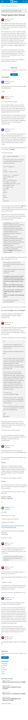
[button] (2, 19)
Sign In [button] (14, 74)
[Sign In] (26, 1)
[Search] (23, 1)
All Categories (4, 663)
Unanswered (14, 669)
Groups (3, 671)
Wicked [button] (6, 19)
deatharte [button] (7, 507)
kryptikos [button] (7, 81)
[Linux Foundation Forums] (14, 1)
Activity (3, 667)
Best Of (3, 673)
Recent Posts (4, 665)
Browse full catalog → (6, 703)
